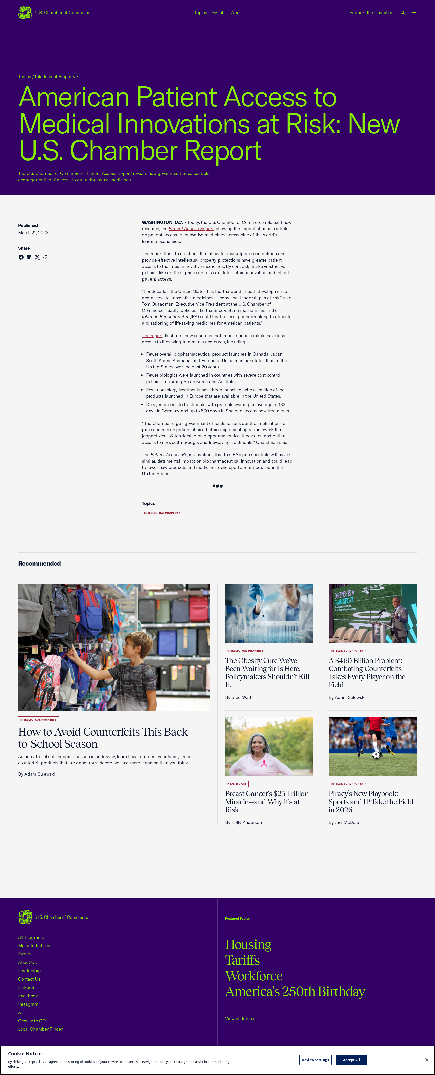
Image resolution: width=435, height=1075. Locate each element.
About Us (27, 962)
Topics (200, 12)
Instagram (28, 1004)
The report (152, 335)
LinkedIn (26, 987)
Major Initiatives (34, 945)
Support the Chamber (371, 12)
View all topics (239, 1018)
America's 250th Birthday (295, 991)
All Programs (31, 937)
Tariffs (242, 960)
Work (235, 12)
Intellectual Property (55, 76)
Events (219, 12)
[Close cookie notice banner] (426, 1059)
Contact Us (29, 979)
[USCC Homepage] (53, 917)
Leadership (29, 970)
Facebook (28, 996)
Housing (248, 944)
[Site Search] (403, 13)
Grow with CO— (34, 1021)
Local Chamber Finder (40, 1029)
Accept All (351, 1059)
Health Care (236, 783)
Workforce (253, 975)
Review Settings (315, 1059)
